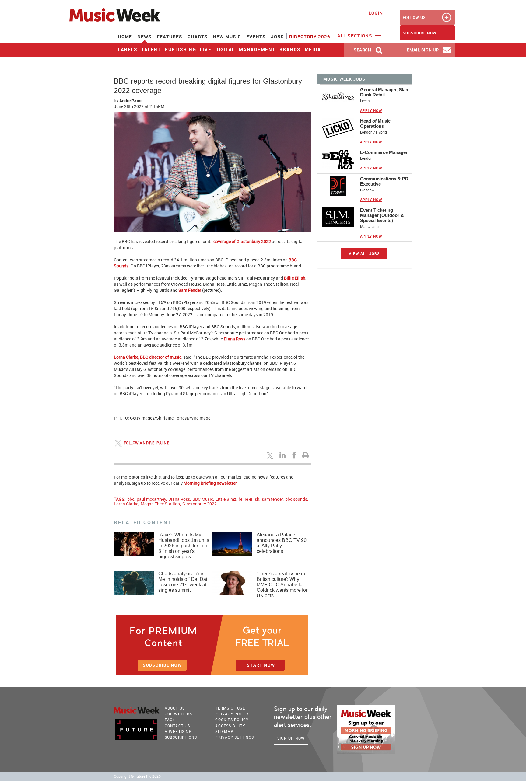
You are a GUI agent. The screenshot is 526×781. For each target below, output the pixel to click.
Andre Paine (130, 100)
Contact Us (177, 725)
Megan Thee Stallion (160, 504)
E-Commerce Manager (384, 152)
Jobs (277, 36)
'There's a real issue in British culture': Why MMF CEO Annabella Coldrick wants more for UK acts (282, 584)
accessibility (230, 725)
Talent (151, 49)
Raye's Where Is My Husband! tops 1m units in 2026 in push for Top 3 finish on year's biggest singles (183, 545)
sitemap (224, 731)
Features (169, 36)
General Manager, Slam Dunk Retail (384, 92)
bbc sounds (296, 499)
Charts (198, 36)
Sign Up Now (291, 738)
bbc (130, 499)
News (144, 36)
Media (313, 49)
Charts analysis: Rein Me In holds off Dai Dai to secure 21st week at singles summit (182, 582)
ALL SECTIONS (355, 36)
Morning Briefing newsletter (210, 483)
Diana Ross (179, 499)
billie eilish (249, 499)
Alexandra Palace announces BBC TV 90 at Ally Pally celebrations (282, 543)
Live (205, 49)
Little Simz (226, 499)
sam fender (272, 499)
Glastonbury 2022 (199, 504)
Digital (225, 49)
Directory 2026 (309, 36)
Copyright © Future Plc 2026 (137, 776)
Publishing (180, 49)
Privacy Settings (234, 737)
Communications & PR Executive (384, 181)
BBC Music (202, 499)
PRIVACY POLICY (232, 713)
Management (257, 49)
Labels (127, 49)
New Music (227, 36)
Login (376, 13)
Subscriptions (181, 737)
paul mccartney (151, 499)
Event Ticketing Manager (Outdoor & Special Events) (382, 215)
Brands (290, 49)
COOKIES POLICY (231, 719)
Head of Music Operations (375, 123)
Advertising (178, 731)
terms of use (230, 708)
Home (125, 36)
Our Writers (178, 713)
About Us (175, 708)
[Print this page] (306, 455)
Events (256, 36)
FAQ (170, 719)
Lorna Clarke (126, 504)
